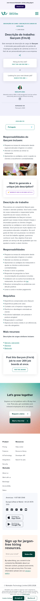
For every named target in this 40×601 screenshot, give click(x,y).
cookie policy (26, 594)
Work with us (6, 477)
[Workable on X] (21, 510)
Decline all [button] (31, 598)
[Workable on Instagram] (26, 510)
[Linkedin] (20, 99)
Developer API (20, 455)
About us (5, 473)
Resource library (21, 451)
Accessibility (6, 486)
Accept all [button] (18, 598)
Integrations (6, 460)
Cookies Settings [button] (7, 598)
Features (5, 451)
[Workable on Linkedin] (7, 510)
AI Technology (7, 455)
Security (5, 464)
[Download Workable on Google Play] (14, 524)
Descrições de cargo (10, 23)
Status (4, 490)
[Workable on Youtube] (16, 510)
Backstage (5, 482)
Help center (19, 447)
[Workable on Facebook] (12, 510)
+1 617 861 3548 (19, 498)
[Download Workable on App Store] (14, 517)
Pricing (4, 447)
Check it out (20, 6)
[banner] (20, 188)
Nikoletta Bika (20, 92)
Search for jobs (21, 460)
